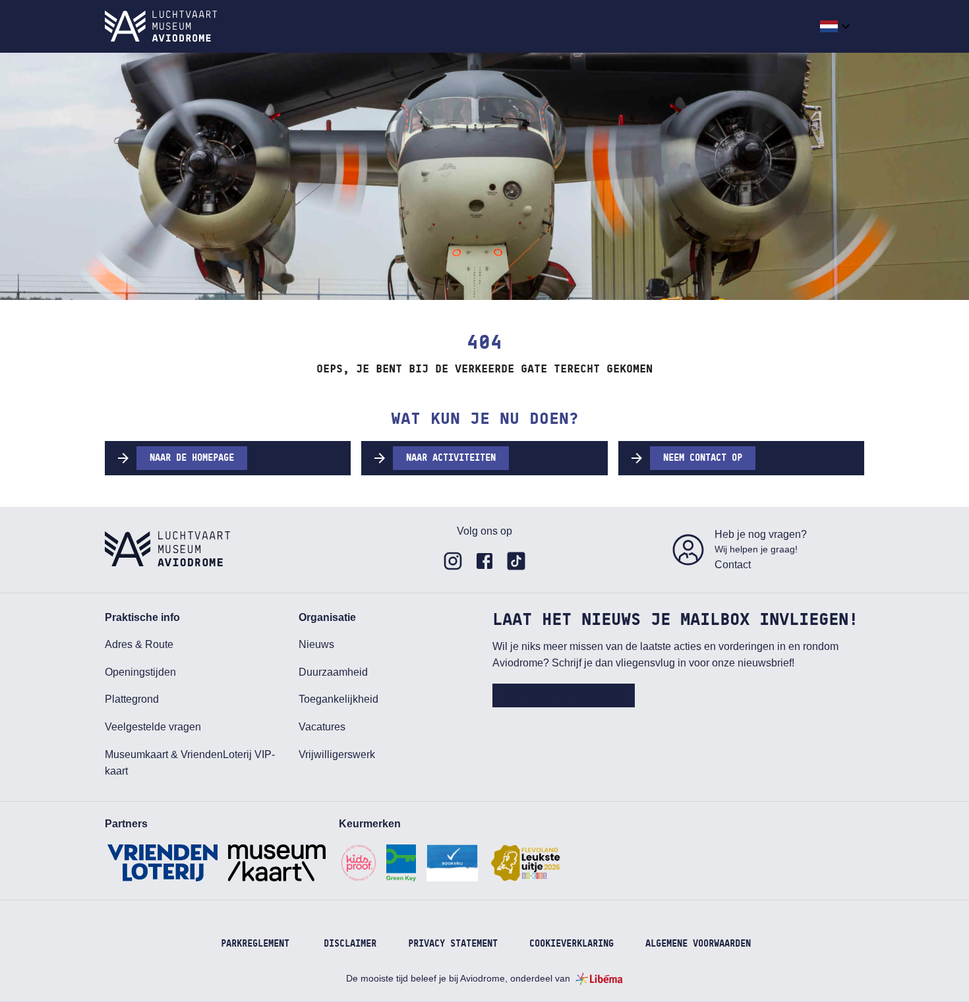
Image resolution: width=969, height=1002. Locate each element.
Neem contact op (702, 458)
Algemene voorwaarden (698, 944)
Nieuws (316, 644)
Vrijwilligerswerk (337, 754)
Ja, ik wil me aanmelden (563, 695)
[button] (837, 26)
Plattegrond (132, 699)
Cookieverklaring (571, 944)
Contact (733, 564)
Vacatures (322, 726)
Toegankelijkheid (338, 699)
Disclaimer (350, 944)
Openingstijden (140, 672)
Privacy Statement (453, 944)
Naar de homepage (192, 458)
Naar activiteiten (451, 458)
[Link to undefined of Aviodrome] (453, 561)
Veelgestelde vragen (153, 726)
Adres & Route (139, 644)
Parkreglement (255, 944)
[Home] (161, 26)
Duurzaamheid (333, 672)
